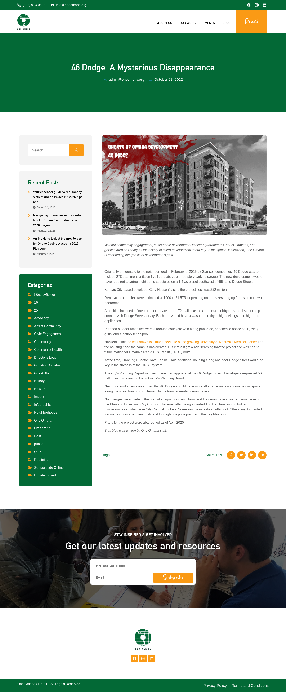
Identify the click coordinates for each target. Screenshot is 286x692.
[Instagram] (143, 658)
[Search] (76, 150)
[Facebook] (134, 658)
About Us (164, 23)
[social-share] (231, 455)
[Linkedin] (151, 658)
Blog (226, 23)
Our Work (188, 23)
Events (209, 23)
